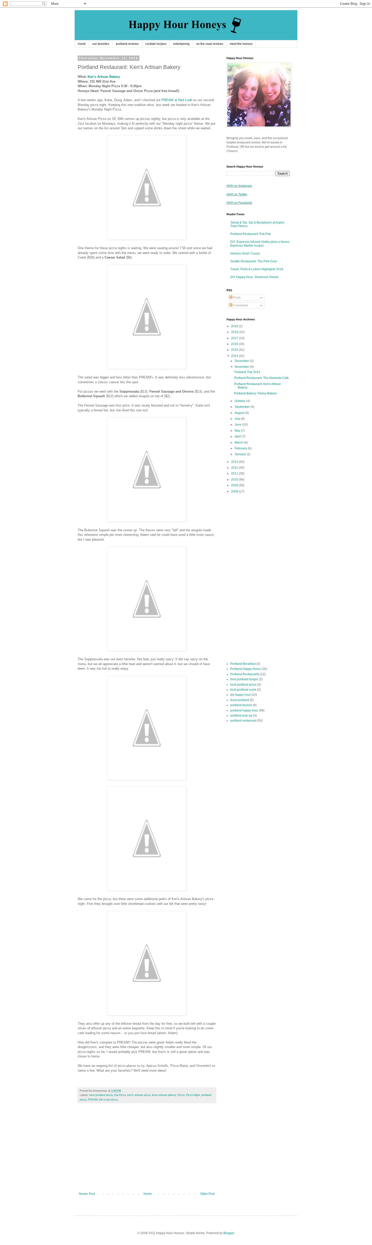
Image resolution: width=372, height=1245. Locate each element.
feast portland (239, 700)
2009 (235, 485)
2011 (235, 473)
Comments (240, 305)
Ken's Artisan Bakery (104, 77)
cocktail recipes (156, 44)
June (238, 424)
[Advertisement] (147, 1150)
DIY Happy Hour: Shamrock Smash (254, 277)
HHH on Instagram (239, 186)
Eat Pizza (120, 1094)
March (239, 442)
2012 (235, 467)
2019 (235, 326)
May (238, 430)
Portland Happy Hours (245, 669)
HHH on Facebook (239, 203)
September (243, 407)
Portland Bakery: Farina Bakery (255, 393)
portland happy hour (244, 710)
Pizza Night (193, 1094)
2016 (235, 344)
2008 (235, 491)
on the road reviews (209, 44)
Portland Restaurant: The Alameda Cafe (261, 378)
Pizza (181, 1094)
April (238, 436)
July (238, 418)
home (82, 44)
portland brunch (241, 705)
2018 (235, 332)
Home (147, 1194)
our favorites (100, 44)
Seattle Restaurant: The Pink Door (253, 261)
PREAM (92, 1099)
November (242, 367)
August (240, 413)
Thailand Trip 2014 (247, 372)
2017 (235, 338)
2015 (235, 350)
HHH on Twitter (236, 194)
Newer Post (87, 1194)
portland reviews (127, 44)
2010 (235, 479)
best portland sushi (243, 689)
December (242, 361)
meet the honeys (241, 44)
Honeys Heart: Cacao (245, 253)
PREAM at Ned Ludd (176, 100)
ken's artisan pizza (138, 1094)
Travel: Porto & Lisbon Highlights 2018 (256, 269)
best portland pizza (101, 1094)
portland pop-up (241, 715)
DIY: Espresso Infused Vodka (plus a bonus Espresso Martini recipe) (259, 243)
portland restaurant (243, 720)
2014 (235, 356)
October (240, 401)
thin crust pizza (108, 1099)
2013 (235, 462)
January (240, 454)
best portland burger (244, 679)
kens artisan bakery (164, 1094)
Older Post (207, 1194)
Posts (236, 297)
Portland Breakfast (243, 664)
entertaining (181, 44)
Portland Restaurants (244, 674)
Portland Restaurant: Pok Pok (250, 234)
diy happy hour (240, 695)
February (241, 448)
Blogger (228, 1233)
